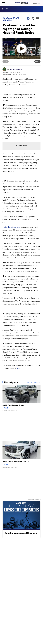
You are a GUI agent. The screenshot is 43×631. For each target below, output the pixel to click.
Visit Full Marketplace (33, 382)
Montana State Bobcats (11, 19)
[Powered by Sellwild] (37, 499)
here (18, 368)
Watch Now (37, 3)
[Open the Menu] (3, 3)
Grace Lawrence (16, 69)
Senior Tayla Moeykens (11, 227)
